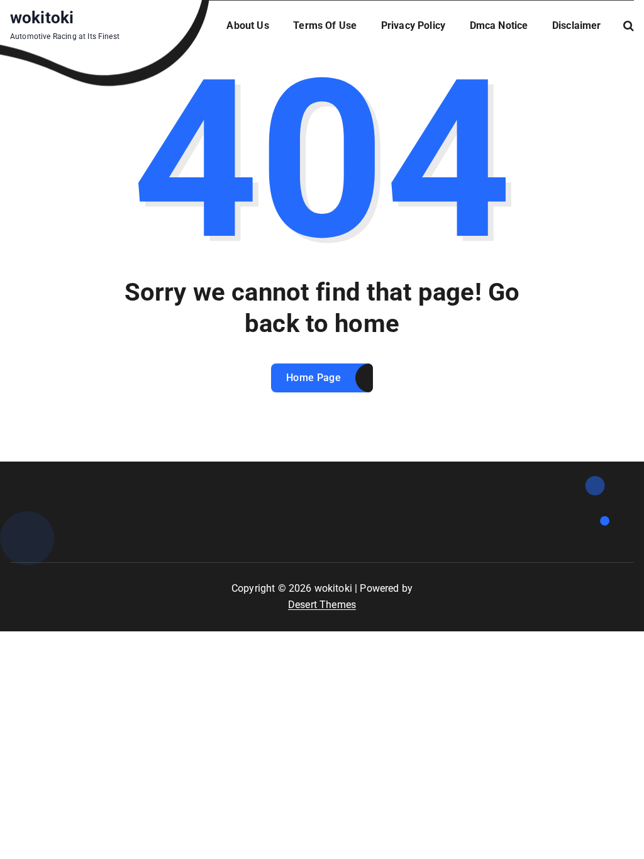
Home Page (313, 378)
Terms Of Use (325, 25)
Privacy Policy (413, 25)
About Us (247, 25)
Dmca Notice (499, 25)
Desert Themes (322, 605)
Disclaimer (576, 25)
